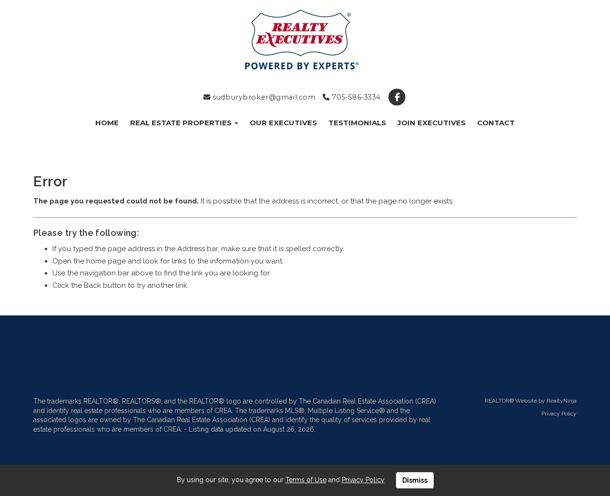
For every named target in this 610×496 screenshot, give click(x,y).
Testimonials (357, 122)
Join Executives (431, 122)
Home (107, 122)
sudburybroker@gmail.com (263, 97)
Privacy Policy (559, 413)
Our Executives (283, 122)
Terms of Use (305, 480)
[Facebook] (397, 97)
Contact (496, 122)
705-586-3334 (355, 97)
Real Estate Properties (182, 122)
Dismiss (414, 480)
